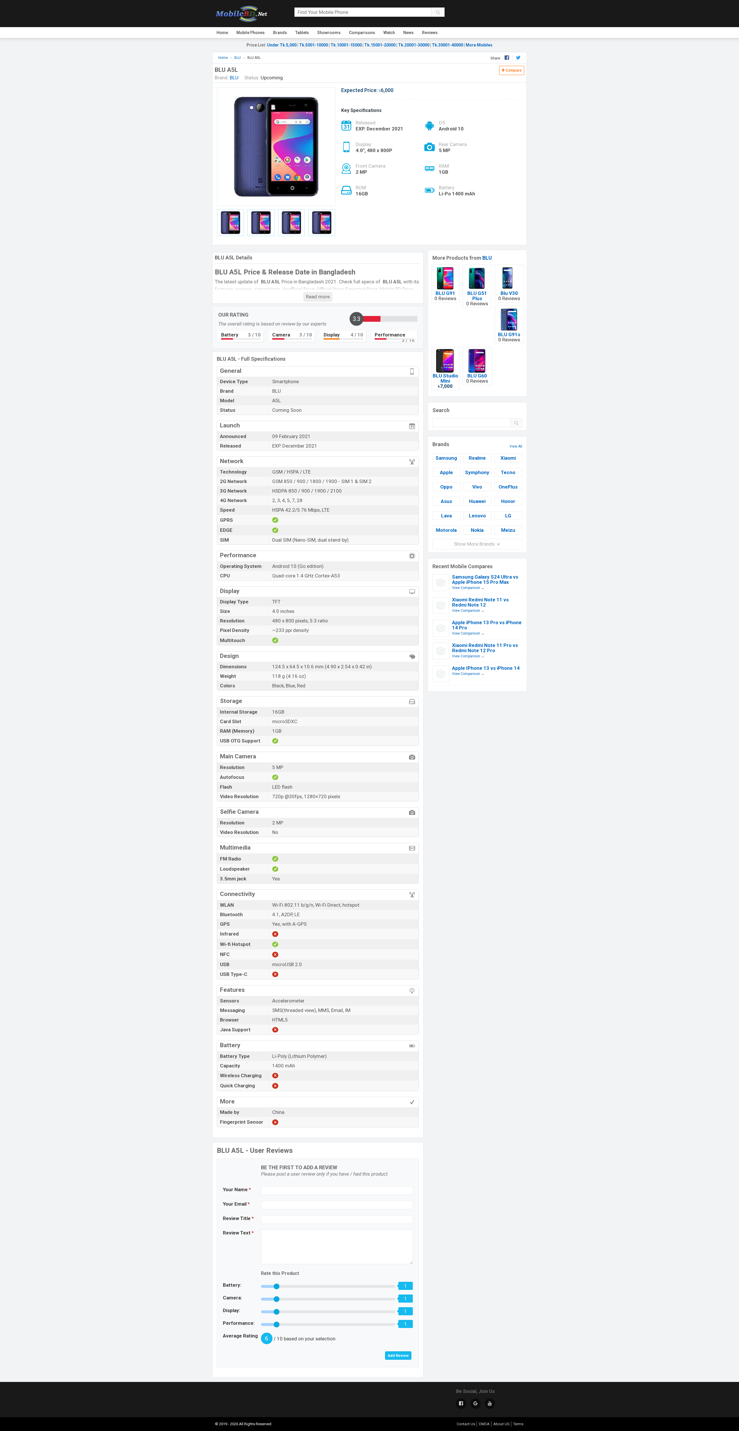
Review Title (238, 1218)
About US (501, 1424)
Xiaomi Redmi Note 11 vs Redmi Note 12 (480, 602)
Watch (389, 32)
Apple (446, 472)
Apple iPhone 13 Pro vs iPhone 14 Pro (487, 625)
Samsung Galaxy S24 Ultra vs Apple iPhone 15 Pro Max (485, 579)
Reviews (430, 32)
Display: (231, 1310)
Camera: (232, 1297)
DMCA (484, 1424)
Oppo (446, 487)
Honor (508, 501)
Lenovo (477, 516)
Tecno (508, 472)
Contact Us (466, 1424)
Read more (318, 297)
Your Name (237, 1189)
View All (516, 446)
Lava (446, 516)
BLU (487, 258)
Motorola (446, 530)
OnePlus (508, 487)
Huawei (477, 501)
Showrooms (329, 32)
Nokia (477, 530)
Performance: (239, 1323)
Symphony (477, 472)
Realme (477, 458)
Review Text (238, 1232)
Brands (280, 32)
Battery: (232, 1285)
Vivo (477, 487)
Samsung (446, 458)
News (408, 32)
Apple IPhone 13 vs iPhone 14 (486, 668)
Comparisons (362, 32)
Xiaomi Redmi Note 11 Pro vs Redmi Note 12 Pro (485, 647)
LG (508, 516)
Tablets (302, 32)
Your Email (236, 1203)
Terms (518, 1424)
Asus (446, 501)
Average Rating (240, 1335)
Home (222, 32)
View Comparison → (468, 588)
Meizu (508, 530)
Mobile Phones (250, 32)
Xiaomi (508, 458)
